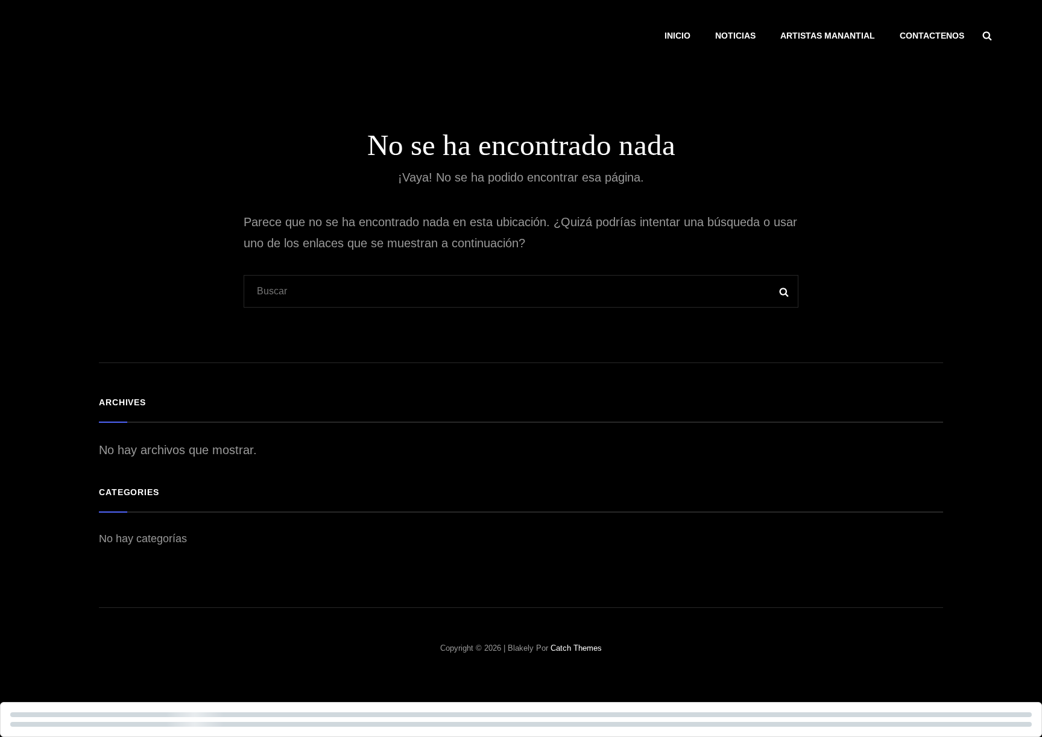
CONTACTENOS (932, 35)
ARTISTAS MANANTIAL (827, 35)
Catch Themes (576, 648)
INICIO (677, 35)
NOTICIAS (735, 35)
